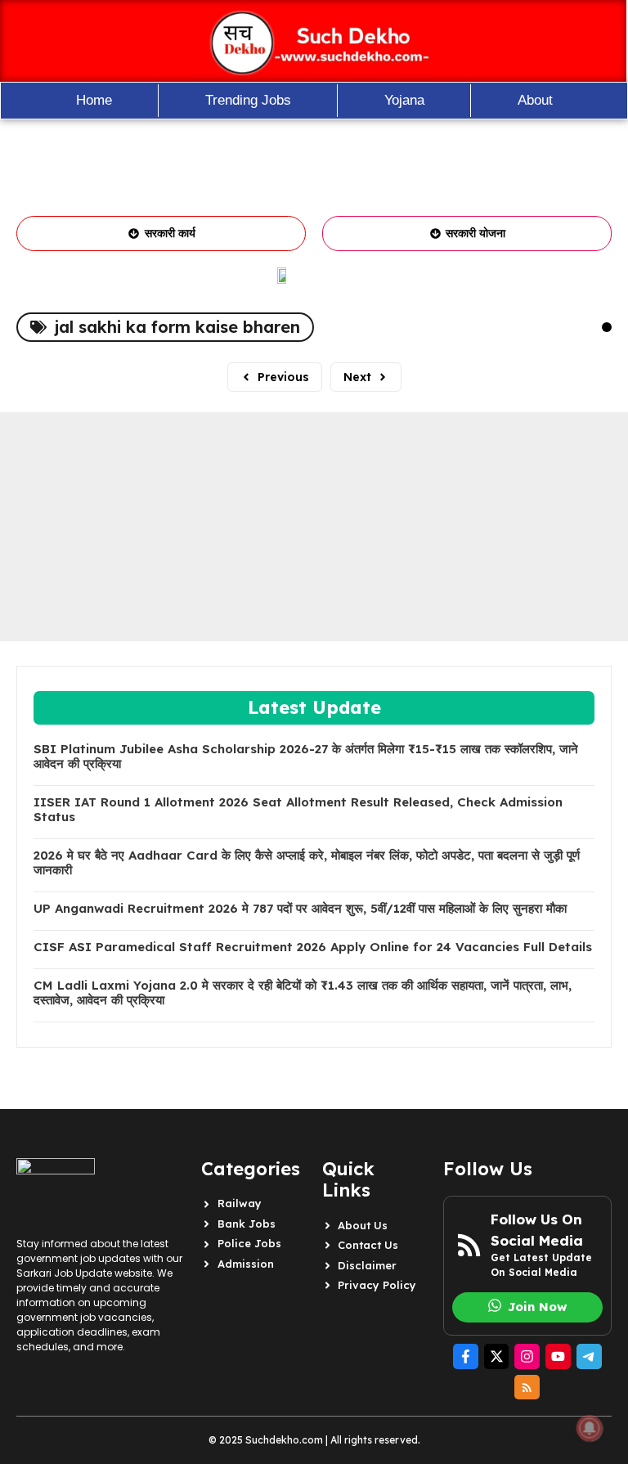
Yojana (404, 100)
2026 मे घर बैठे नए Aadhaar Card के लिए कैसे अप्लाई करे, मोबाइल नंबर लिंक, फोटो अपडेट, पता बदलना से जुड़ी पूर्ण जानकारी (307, 863)
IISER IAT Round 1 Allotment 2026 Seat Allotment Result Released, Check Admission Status (298, 809)
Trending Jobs (248, 100)
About (535, 100)
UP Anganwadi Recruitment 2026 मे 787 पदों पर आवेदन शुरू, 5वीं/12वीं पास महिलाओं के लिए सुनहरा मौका (300, 908)
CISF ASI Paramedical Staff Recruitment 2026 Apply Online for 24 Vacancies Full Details (313, 947)
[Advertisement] (314, 526)
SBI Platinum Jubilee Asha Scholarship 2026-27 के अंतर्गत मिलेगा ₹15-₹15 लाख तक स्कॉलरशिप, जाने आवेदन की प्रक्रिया (306, 756)
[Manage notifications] (589, 1428)
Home (94, 100)
